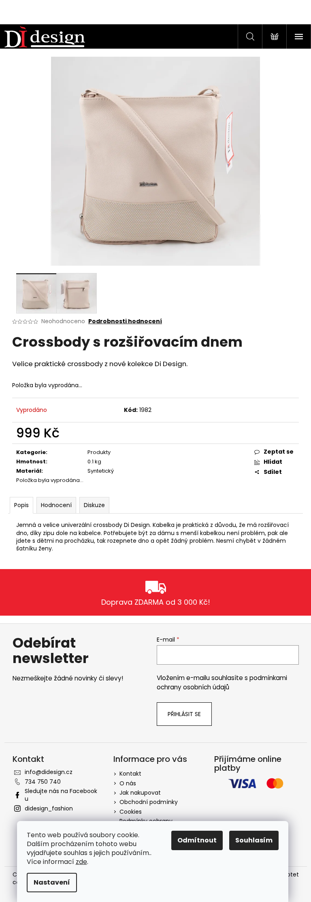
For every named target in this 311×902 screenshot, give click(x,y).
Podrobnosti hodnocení (125, 321)
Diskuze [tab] (94, 505)
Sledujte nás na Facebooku (61, 795)
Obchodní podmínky (148, 802)
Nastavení (52, 882)
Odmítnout (197, 840)
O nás (127, 783)
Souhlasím (254, 840)
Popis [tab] (21, 505)
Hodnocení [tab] (56, 505)
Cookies (130, 812)
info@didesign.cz (48, 772)
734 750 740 (43, 782)
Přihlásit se (184, 714)
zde (81, 861)
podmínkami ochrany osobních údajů (222, 682)
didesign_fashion (49, 808)
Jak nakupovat (140, 793)
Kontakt (130, 774)
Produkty (99, 452)
